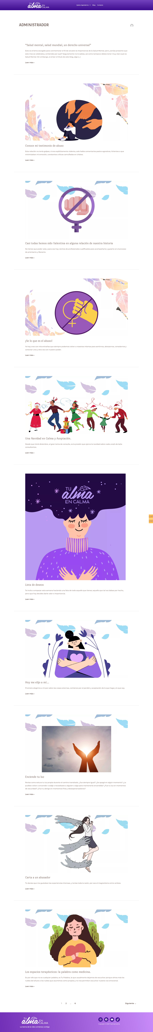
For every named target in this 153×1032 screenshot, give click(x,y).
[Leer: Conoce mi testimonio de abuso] (76, 112)
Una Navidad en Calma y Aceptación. (48, 438)
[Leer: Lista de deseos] (75, 527)
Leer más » (29, 62)
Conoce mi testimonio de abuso (44, 145)
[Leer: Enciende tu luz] (76, 743)
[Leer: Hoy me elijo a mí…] (76, 649)
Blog (93, 5)
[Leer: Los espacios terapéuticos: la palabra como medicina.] (76, 938)
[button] (83, 5)
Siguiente (130, 1003)
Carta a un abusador (37, 877)
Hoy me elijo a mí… (37, 682)
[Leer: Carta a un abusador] (76, 844)
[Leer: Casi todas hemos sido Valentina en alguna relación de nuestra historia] (76, 210)
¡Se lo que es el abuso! (38, 340)
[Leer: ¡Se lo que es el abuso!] (76, 307)
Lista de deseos (34, 584)
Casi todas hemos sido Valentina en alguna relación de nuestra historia (69, 243)
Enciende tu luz (34, 776)
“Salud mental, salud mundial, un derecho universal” (58, 45)
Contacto (100, 5)
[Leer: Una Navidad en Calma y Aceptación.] (76, 405)
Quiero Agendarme (82, 5)
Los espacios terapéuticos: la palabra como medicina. (58, 971)
